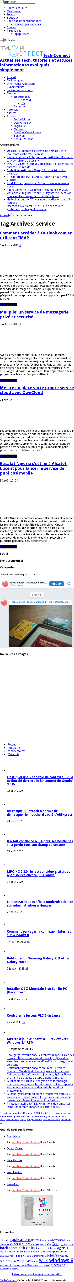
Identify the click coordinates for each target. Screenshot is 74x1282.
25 (26, 968)
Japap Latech (21, 34)
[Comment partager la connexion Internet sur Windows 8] (11, 924)
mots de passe (44, 1252)
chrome (67, 1240)
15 (25, 998)
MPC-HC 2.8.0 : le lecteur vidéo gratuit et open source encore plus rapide (38, 873)
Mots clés (13, 754)
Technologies (15, 80)
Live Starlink (14, 1160)
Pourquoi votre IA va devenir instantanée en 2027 (37, 189)
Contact (11, 27)
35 (28, 941)
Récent (12, 744)
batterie (56, 1120)
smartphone (40, 1256)
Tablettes (19, 106)
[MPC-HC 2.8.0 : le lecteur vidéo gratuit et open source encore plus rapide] (9, 698)
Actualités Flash (23, 139)
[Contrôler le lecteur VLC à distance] (11, 1009)
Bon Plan (19, 135)
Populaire (14, 747)
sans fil (30, 1256)
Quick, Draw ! (15, 1148)
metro (3, 1252)
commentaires (16, 751)
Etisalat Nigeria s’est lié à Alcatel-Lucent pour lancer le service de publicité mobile (33, 468)
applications (66, 1120)
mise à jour (30, 1116)
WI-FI (38, 1113)
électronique (5, 1269)
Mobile (11, 93)
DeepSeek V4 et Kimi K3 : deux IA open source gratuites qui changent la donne (35, 207)
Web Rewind (14, 1172)
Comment (4, 1244)
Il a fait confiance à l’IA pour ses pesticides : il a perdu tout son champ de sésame (40, 843)
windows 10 (19, 1113)
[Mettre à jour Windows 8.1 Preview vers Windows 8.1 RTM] (11, 1032)
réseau (9, 1116)
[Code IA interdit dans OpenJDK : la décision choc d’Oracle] (9, 725)
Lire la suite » (8, 304)
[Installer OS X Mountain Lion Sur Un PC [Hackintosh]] (16, 982)
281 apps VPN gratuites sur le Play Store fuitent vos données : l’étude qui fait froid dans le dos (39, 194)
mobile (34, 1252)
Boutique (13, 17)
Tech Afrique (22, 119)
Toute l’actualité (17, 8)
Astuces (11, 113)
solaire (3, 1116)
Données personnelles (27, 24)
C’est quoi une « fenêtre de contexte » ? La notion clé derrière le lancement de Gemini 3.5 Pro (40, 780)
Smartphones (22, 96)
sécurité (58, 1113)
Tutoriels (12, 109)
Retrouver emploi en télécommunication (37, 1274)
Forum (11, 14)
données (35, 1244)
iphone (55, 1116)
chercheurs (48, 1120)
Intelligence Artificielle (21, 83)
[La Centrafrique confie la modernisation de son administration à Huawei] (9, 711)
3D (1, 1123)
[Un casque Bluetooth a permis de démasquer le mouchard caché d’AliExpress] (9, 671)
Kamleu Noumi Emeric (26, 1142)
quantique (4, 1256)
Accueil (11, 77)
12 (23, 1022)
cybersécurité (36, 1120)
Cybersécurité (15, 87)
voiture (35, 1261)
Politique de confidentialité (24, 21)
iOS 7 (45, 1248)
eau (28, 1120)
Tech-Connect (8, 1280)
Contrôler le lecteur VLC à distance (33, 1015)
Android (26, 100)
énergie (15, 1269)
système (66, 1113)
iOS (23, 103)
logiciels (47, 1116)
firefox (48, 1244)
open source (18, 1116)
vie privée (44, 1113)
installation (69, 1244)
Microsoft (39, 1116)
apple (6, 1240)
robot (12, 1256)
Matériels (19, 129)
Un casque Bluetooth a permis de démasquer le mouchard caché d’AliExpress (36, 152)
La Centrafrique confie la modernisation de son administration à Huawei (40, 903)
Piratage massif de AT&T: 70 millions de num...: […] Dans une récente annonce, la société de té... (38, 1105)
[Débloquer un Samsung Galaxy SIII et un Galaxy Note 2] (11, 951)
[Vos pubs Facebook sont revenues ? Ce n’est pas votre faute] (9, 738)
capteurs (46, 1240)
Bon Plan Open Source (27, 132)
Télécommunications (20, 90)
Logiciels (19, 126)
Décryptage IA (22, 122)
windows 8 (30, 1113)
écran (11, 1113)
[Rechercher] (1, 2)
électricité (4, 1113)
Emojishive (13, 1136)
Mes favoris (14, 11)
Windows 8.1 (7, 1265)
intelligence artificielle (9, 1120)
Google (23, 1120)
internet (62, 1116)
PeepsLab (13, 1184)
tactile (52, 1113)
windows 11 (36, 1265)
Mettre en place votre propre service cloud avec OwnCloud (37, 390)
